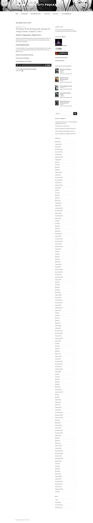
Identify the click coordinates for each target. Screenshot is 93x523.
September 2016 (59, 338)
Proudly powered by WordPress (22, 519)
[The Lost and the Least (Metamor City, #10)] (57, 103)
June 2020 (57, 223)
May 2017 (57, 318)
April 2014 (57, 384)
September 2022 (59, 157)
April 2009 (57, 440)
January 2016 (58, 358)
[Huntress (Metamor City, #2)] (57, 88)
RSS (22, 70)
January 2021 (58, 205)
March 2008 (58, 473)
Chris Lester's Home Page (61, 57)
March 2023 (58, 141)
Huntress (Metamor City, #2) (66, 86)
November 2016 (58, 333)
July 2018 (57, 282)
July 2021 (57, 190)
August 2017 (58, 310)
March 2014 (57, 387)
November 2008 (59, 453)
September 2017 (59, 307)
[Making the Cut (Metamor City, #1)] (57, 71)
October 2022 (58, 154)
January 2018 (58, 297)
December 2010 (59, 412)
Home (17, 13)
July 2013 (57, 394)
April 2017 (57, 320)
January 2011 (58, 410)
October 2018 (58, 274)
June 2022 (57, 164)
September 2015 (59, 369)
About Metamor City (36, 13)
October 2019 (58, 244)
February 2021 (58, 203)
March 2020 (58, 231)
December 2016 (58, 330)
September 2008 (59, 458)
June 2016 (57, 346)
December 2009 (59, 430)
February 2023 (58, 144)
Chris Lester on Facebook (22, 58)
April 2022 (57, 169)
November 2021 (58, 180)
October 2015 (58, 366)
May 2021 (57, 195)
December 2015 (58, 361)
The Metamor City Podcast (37, 4)
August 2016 (58, 341)
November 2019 (58, 241)
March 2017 (57, 323)
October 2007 (58, 486)
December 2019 (58, 238)
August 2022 (58, 159)
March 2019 (57, 261)
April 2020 (57, 228)
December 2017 (58, 300)
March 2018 (57, 292)
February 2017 (58, 325)
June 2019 (57, 254)
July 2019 (57, 251)
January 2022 (58, 175)
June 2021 (57, 192)
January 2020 (58, 236)
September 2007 (59, 489)
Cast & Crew (47, 13)
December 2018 (58, 269)
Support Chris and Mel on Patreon (24, 54)
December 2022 (59, 149)
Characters (55, 13)
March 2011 (57, 404)
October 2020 (58, 213)
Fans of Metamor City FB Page (23, 61)
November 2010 (59, 415)
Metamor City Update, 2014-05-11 (68, 128)
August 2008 (58, 461)
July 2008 (57, 463)
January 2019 (58, 266)
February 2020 (58, 233)
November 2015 (58, 364)
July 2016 (57, 343)
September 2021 (59, 185)
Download (33, 69)
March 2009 (58, 443)
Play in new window (25, 69)
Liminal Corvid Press (59, 60)
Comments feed (59, 504)
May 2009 (57, 438)
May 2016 (57, 348)
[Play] (17, 65)
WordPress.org (58, 507)
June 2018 (57, 284)
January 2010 (58, 427)
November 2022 (59, 151)
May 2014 (57, 381)
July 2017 (57, 312)
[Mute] (45, 65)
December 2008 (59, 450)
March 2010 (58, 422)
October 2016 (58, 335)
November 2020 (59, 210)
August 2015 (58, 371)
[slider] (49, 65)
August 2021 (58, 187)
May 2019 (57, 256)
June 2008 (57, 466)
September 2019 (59, 246)
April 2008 (57, 471)
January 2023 (58, 146)
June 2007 (57, 491)
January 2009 (58, 448)
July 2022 (57, 162)
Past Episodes (24, 13)
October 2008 (58, 456)
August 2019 (58, 249)
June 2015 (57, 376)
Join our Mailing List (66, 13)
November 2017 (58, 302)
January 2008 (58, 478)
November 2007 (59, 484)
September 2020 (59, 215)
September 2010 (59, 417)
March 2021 (57, 200)
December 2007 (59, 481)
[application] (33, 65)
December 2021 (58, 177)
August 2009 (58, 435)
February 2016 (58, 356)
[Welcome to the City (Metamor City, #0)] (57, 79)
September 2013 (59, 392)
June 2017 (57, 315)
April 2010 (57, 420)
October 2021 (58, 182)
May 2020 (57, 226)
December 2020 (59, 208)
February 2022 (58, 172)
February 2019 (58, 264)
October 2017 (58, 305)
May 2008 (57, 468)
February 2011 (58, 407)
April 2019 (57, 259)
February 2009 (58, 445)
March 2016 (57, 353)
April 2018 (57, 290)
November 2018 (58, 272)
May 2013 (57, 397)
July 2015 (57, 374)
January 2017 (58, 328)
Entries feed (58, 502)
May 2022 (57, 167)
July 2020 (57, 220)
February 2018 (58, 295)
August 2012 (58, 399)
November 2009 (59, 432)
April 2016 (57, 351)
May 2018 (57, 287)
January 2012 (58, 402)
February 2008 (58, 476)
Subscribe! (64, 45)
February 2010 (58, 425)
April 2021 (57, 198)
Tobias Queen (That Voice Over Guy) (63, 122)
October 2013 (58, 389)
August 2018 (58, 279)
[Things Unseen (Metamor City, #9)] (57, 94)
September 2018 (59, 277)
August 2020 (58, 218)
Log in (56, 499)
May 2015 (57, 379)
